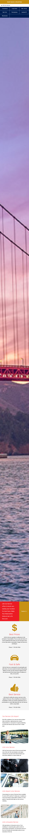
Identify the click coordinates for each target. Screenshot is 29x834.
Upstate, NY (24, 12)
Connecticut (4, 8)
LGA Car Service (6, 5)
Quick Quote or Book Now (14, 2)
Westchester (5, 15)
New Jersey (24, 8)
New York (5, 12)
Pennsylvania (14, 12)
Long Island (14, 8)
